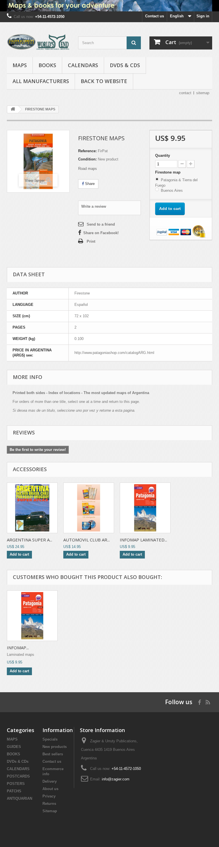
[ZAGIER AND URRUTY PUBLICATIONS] (38, 42)
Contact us (154, 16)
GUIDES (14, 747)
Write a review (93, 206)
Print (91, 241)
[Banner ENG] (109, 5)
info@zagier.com (115, 779)
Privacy (49, 796)
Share (89, 184)
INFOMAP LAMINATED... (143, 539)
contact (185, 93)
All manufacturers (41, 81)
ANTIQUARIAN (19, 798)
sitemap (202, 93)
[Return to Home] (12, 109)
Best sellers (52, 754)
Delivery (49, 781)
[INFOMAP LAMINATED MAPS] (32, 615)
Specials (50, 739)
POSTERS (16, 784)
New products (54, 747)
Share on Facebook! (101, 233)
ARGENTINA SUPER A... (29, 539)
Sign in (202, 16)
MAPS (20, 65)
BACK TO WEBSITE (104, 81)
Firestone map (168, 172)
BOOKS (47, 65)
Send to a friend (101, 224)
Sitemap (49, 811)
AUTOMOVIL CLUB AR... (86, 539)
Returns (49, 803)
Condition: (87, 159)
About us (50, 789)
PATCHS (14, 791)
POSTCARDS (18, 776)
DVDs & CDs (125, 65)
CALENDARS (83, 65)
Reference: (87, 151)
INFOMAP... (18, 647)
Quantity (162, 155)
